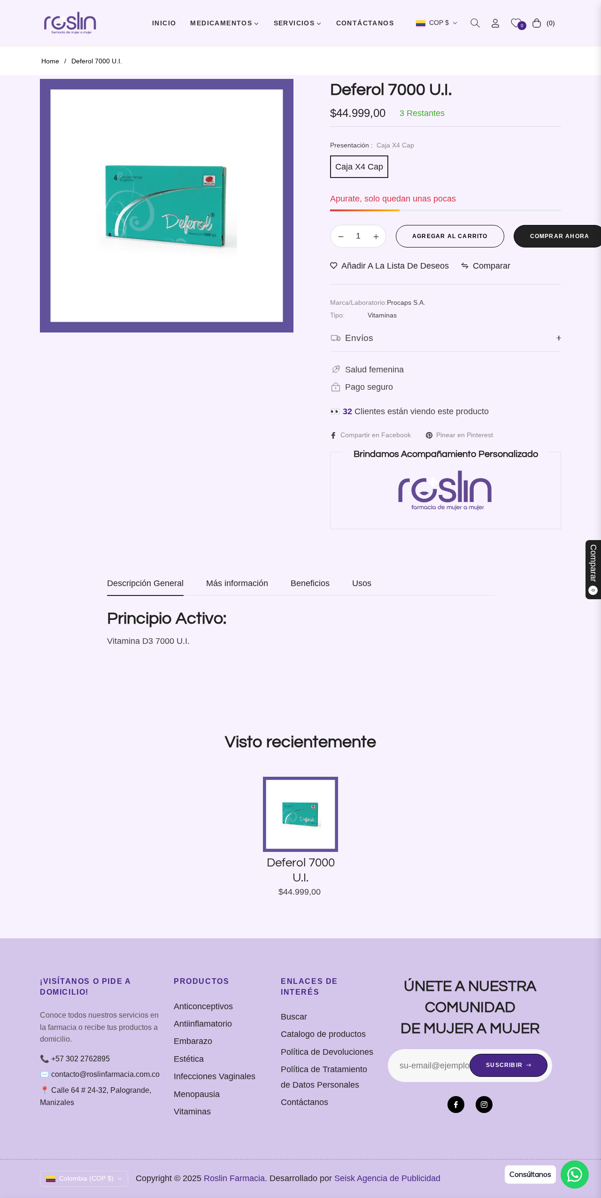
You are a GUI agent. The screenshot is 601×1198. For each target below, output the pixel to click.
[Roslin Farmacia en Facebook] (455, 1104)
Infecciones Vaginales (214, 1076)
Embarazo (193, 1041)
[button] (475, 23)
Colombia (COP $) (86, 1178)
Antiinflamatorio (203, 1023)
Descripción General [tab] (145, 583)
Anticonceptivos (203, 1006)
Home (50, 61)
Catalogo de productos (323, 1034)
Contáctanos (304, 1102)
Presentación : (372, 145)
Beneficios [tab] (310, 583)
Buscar (294, 1016)
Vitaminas (192, 1111)
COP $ (439, 22)
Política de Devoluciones (327, 1052)
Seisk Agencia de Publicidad (387, 1178)
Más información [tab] (237, 583)
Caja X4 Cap (359, 166)
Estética (189, 1059)
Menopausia (197, 1094)
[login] (495, 23)
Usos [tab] (361, 583)
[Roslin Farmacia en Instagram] (484, 1104)
